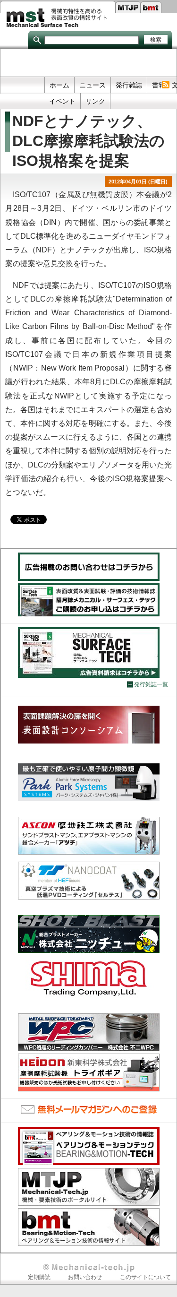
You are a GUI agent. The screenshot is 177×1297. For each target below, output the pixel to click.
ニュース (92, 85)
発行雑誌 (129, 85)
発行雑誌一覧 (151, 684)
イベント (62, 101)
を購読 (165, 85)
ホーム (59, 85)
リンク (95, 101)
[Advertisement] (88, 63)
